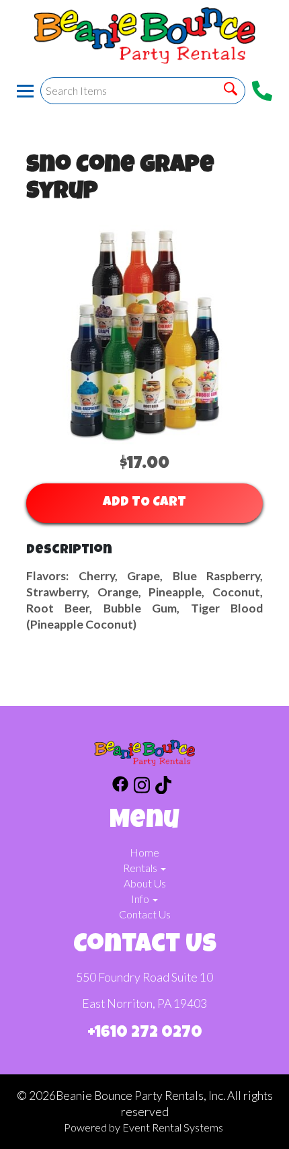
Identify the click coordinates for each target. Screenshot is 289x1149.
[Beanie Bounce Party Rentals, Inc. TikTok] (163, 787)
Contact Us (145, 914)
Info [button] (141, 898)
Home (144, 852)
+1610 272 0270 (144, 1033)
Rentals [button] (141, 867)
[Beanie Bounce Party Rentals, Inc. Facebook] (120, 787)
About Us (145, 883)
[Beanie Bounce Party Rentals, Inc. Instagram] (142, 787)
